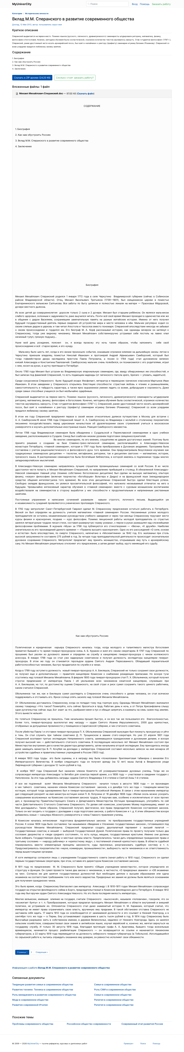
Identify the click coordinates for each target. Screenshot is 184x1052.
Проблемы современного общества (32, 1023)
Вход (135, 4)
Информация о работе (61, 967)
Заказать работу (161, 4)
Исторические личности (36, 13)
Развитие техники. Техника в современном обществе (42, 989)
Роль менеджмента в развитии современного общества (44, 994)
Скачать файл (85, 93)
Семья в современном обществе (112, 994)
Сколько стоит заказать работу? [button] (75, 77)
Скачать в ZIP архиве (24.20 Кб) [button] (32, 77)
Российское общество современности (89, 1023)
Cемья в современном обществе (112, 984)
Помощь (145, 4)
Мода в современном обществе (30, 999)
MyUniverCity (33, 1043)
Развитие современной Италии (30, 1004)
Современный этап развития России (142, 1023)
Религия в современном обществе (113, 999)
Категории (17, 13)
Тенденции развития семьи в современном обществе (42, 984)
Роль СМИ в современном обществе (115, 989)
